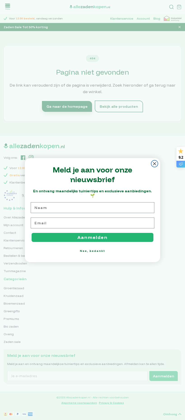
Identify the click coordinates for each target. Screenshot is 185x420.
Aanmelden (92, 237)
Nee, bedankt (92, 250)
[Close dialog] (154, 163)
